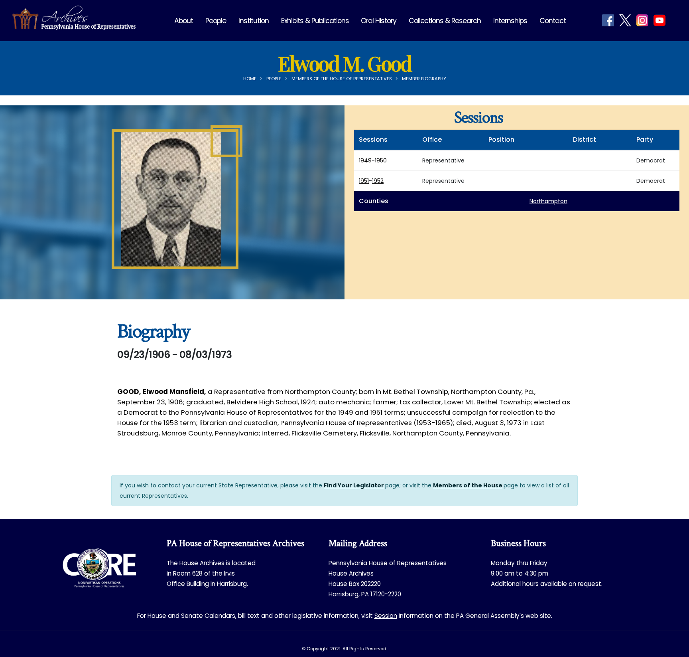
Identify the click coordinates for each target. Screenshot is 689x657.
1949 (365, 160)
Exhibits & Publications (315, 21)
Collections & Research (445, 21)
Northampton (548, 201)
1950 (381, 160)
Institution (253, 21)
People (215, 21)
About (183, 21)
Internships (510, 21)
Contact (552, 21)
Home (249, 78)
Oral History (378, 21)
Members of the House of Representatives (341, 78)
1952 (378, 181)
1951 (364, 181)
